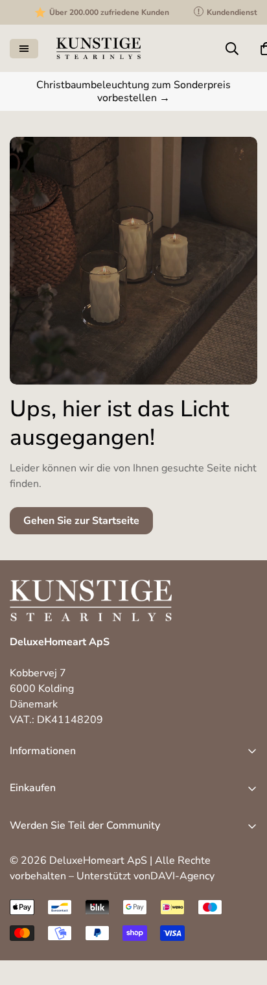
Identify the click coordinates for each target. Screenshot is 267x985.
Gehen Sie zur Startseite (81, 521)
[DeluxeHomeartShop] (98, 48)
